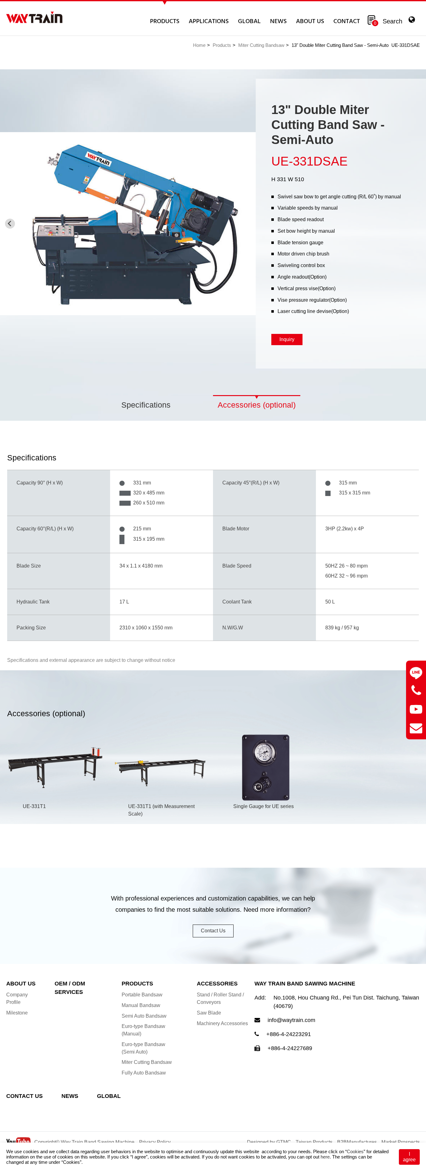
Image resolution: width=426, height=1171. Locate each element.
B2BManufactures (357, 1142)
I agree (409, 1156)
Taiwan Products (314, 1142)
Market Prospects (400, 1142)
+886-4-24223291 (288, 1034)
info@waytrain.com (291, 1020)
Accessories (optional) (257, 404)
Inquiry (286, 339)
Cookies (355, 1151)
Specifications (146, 404)
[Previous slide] (10, 224)
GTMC (283, 1142)
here (325, 1156)
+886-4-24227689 (290, 1048)
